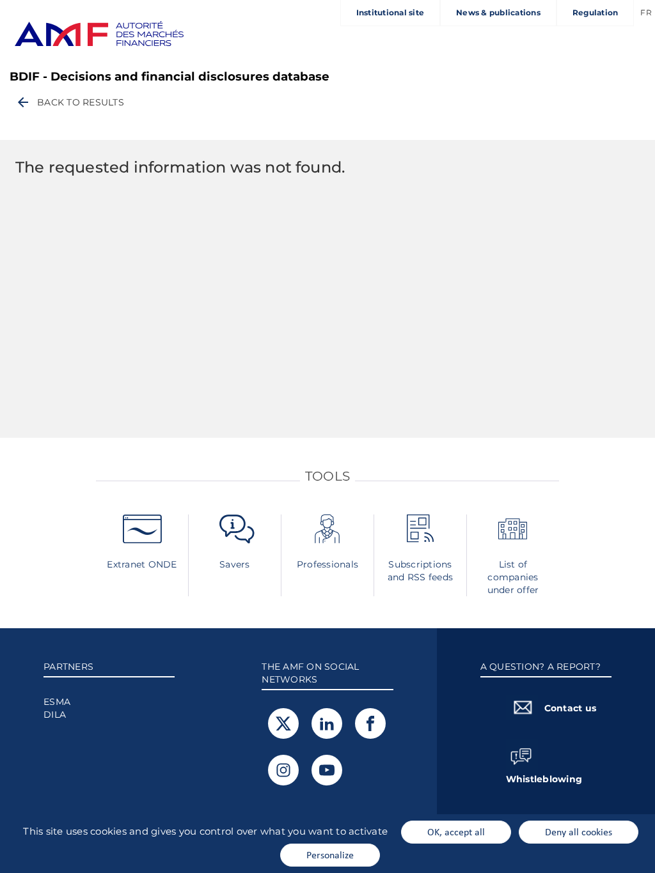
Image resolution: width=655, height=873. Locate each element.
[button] (69, 102)
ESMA (56, 701)
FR (646, 12)
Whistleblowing (544, 779)
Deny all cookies (578, 831)
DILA (54, 714)
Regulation (595, 12)
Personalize (330, 854)
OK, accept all (456, 831)
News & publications (498, 12)
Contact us (570, 708)
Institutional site (390, 12)
